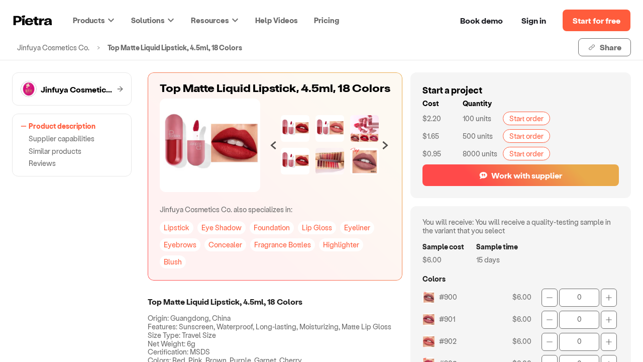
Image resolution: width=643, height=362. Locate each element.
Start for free (596, 20)
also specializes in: (226, 209)
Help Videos (276, 20)
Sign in (533, 20)
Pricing (326, 20)
